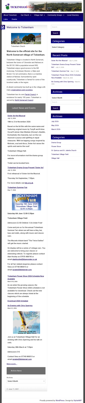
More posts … (12, 364)
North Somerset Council (24, 100)
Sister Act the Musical (16, 116)
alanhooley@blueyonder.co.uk (24, 259)
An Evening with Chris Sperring (20, 306)
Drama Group (56, 143)
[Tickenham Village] (42, 6)
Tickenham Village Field (59, 154)
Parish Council (30, 94)
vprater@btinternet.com (22, 270)
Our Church (25, 15)
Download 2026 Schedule (18, 301)
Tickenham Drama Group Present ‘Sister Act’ (26, 168)
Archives (10, 377)
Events (14, 19)
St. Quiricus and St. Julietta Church (63, 150)
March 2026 (55, 129)
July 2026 (55, 121)
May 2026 (55, 125)
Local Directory (73, 15)
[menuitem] (10, 15)
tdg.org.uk (29, 183)
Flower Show (56, 146)
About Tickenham (10, 15)
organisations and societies (22, 90)
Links (6, 19)
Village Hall (38, 15)
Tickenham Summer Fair (17, 187)
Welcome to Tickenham (20, 27)
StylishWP (78, 400)
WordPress (60, 400)
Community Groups (55, 15)
